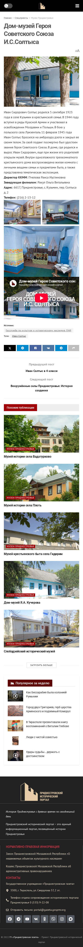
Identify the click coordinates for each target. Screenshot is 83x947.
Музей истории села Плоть (22, 505)
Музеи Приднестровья (42, 17)
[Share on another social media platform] (73, 348)
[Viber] (53, 919)
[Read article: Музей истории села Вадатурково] (41, 434)
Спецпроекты (21, 17)
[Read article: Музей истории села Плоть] (41, 482)
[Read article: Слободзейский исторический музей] (41, 628)
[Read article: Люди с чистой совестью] (15, 740)
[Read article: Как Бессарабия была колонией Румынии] (15, 695)
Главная (8, 17)
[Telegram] (18, 919)
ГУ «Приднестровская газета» (24, 937)
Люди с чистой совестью (41, 737)
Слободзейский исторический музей (29, 651)
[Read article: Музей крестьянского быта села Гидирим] (41, 531)
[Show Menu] (77, 6)
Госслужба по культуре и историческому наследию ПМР (38, 330)
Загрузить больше (41, 665)
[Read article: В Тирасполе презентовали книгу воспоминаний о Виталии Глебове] (15, 725)
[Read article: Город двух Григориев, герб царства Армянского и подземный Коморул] (15, 710)
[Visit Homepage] (42, 6)
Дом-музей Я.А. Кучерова (22, 602)
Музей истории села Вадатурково (27, 456)
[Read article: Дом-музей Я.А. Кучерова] (41, 580)
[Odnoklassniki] (44, 919)
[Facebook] (10, 919)
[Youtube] (27, 919)
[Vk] (36, 919)
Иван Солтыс (19, 336)
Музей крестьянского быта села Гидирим (33, 554)
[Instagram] (62, 919)
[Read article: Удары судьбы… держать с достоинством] (15, 755)
